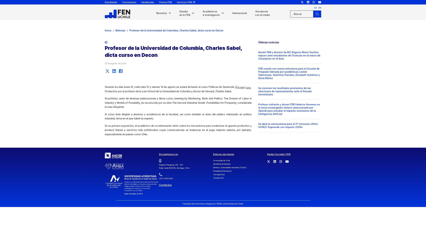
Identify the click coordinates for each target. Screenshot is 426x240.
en (320, 7)
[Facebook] (120, 71)
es (315, 7)
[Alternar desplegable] (170, 14)
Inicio (108, 30)
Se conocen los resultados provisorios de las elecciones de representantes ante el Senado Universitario (285, 91)
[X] (107, 71)
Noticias (120, 30)
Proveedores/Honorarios (222, 171)
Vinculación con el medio (262, 13)
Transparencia (219, 175)
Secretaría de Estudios (221, 164)
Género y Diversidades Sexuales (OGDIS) (229, 167)
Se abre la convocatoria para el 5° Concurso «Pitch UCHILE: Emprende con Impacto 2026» (288, 125)
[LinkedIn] (113, 71)
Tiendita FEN (218, 178)
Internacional (239, 13)
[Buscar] (317, 14)
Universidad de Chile (221, 161)
